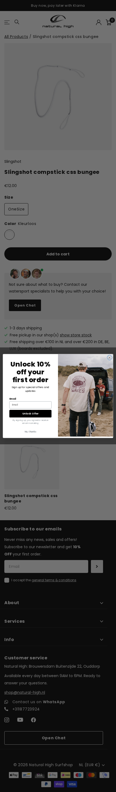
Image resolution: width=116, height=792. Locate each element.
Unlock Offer (30, 413)
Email (12, 398)
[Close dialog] (109, 357)
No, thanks (30, 431)
